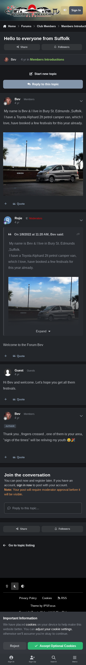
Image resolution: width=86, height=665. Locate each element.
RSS (63, 598)
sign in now (24, 485)
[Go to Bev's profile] (6, 59)
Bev (13, 59)
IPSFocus (49, 605)
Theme (34, 605)
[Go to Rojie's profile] (7, 220)
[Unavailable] (43, 280)
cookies (31, 624)
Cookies (47, 598)
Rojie (18, 218)
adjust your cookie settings (53, 629)
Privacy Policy (28, 598)
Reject (14, 646)
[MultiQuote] (6, 204)
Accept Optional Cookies (58, 646)
